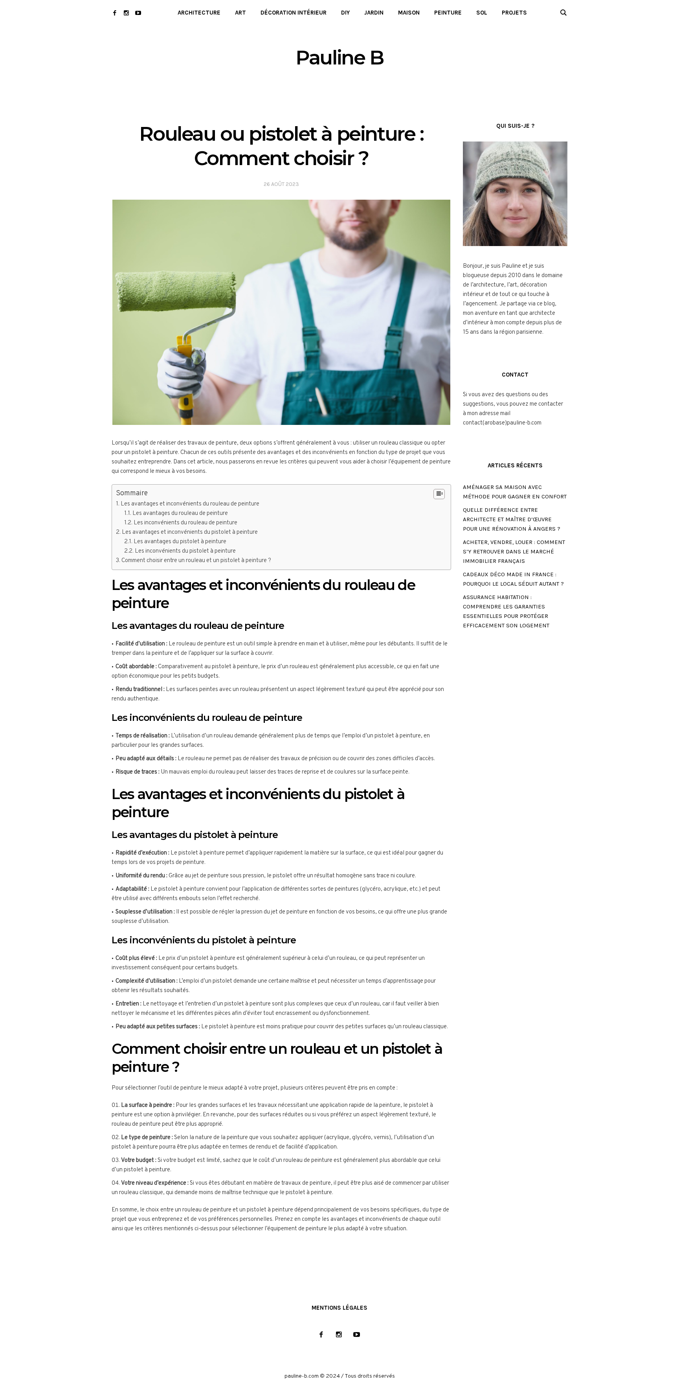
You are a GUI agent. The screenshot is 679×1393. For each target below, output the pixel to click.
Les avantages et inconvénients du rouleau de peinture (190, 504)
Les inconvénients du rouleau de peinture (185, 523)
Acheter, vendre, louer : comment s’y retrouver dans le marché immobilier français (514, 551)
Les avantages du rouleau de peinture (180, 513)
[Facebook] (114, 12)
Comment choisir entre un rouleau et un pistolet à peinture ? (196, 560)
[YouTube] (138, 12)
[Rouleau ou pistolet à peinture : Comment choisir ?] (281, 312)
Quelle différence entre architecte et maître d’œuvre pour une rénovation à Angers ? (511, 519)
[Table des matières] (439, 494)
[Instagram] (126, 12)
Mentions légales (339, 1307)
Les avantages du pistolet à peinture (180, 542)
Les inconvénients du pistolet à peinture (185, 551)
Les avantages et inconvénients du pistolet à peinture (190, 532)
